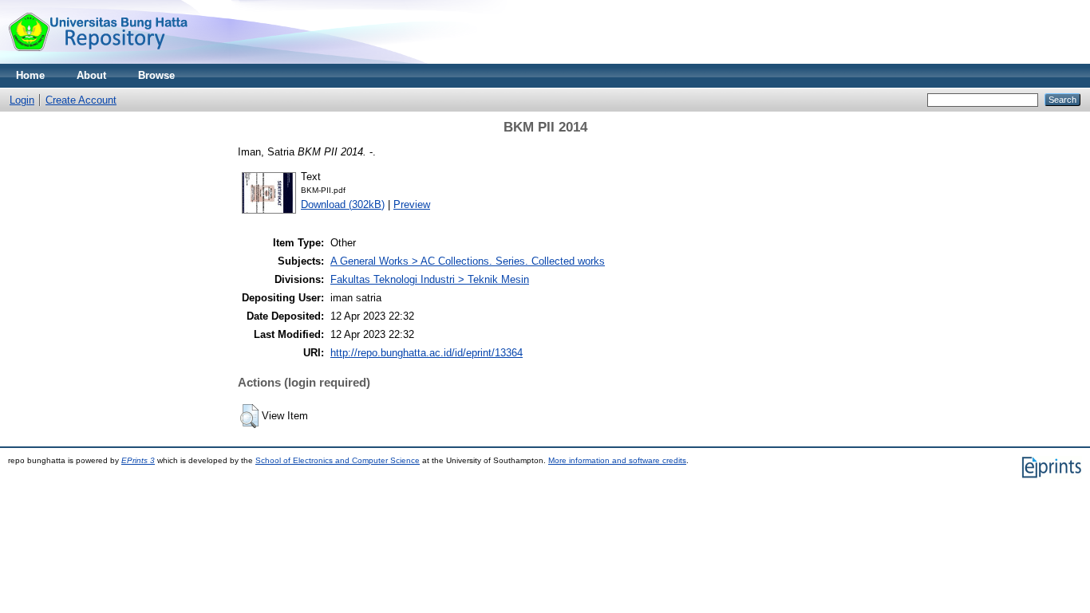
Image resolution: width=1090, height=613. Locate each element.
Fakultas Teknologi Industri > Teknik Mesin (429, 279)
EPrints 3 (138, 460)
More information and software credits (617, 460)
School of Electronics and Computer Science (337, 460)
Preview (411, 204)
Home (30, 75)
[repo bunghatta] (97, 60)
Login (22, 100)
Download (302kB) (343, 204)
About (91, 75)
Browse (156, 75)
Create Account (81, 100)
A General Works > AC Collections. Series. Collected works (467, 261)
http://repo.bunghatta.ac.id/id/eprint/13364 (426, 353)
